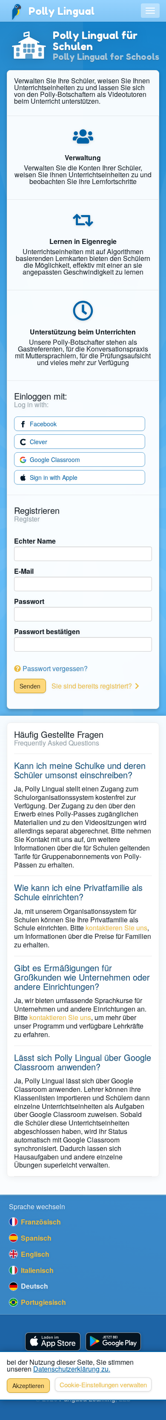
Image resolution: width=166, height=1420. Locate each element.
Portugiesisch (42, 1302)
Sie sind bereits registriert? (93, 686)
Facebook (42, 423)
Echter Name (35, 541)
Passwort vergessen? (54, 668)
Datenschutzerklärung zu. (71, 1369)
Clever (37, 441)
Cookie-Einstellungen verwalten (103, 1384)
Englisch (34, 1254)
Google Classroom (54, 459)
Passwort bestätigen (47, 631)
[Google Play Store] (113, 1341)
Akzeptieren (28, 1385)
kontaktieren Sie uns (116, 927)
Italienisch (36, 1270)
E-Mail (24, 571)
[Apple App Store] (52, 1341)
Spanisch (35, 1238)
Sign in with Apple (52, 477)
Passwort (29, 601)
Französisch (40, 1222)
